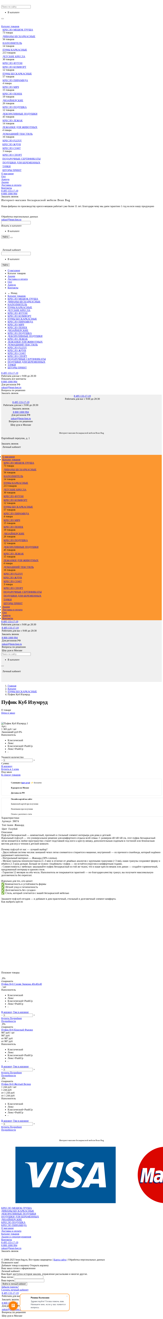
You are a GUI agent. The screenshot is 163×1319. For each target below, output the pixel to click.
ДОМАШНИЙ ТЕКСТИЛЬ (18, 134)
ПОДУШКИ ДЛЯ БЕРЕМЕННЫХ (21, 162)
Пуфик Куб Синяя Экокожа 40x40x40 (21, 984)
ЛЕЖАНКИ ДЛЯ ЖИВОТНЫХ (19, 127)
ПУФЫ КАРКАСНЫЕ (15, 49)
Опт (3, 176)
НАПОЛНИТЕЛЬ (12, 43)
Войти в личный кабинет (14, 1284)
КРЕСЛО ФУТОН (12, 63)
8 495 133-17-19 (9, 190)
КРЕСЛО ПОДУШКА (15, 107)
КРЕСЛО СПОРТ (12, 155)
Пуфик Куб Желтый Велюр (16, 1084)
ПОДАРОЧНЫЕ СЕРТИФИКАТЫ (21, 158)
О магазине (7, 173)
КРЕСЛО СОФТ (12, 148)
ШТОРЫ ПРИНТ (11, 170)
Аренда (5, 179)
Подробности (8, 1021)
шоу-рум (25, 783)
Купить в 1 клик (10, 769)
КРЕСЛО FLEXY (12, 140)
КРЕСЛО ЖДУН (11, 144)
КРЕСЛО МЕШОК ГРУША (18, 29)
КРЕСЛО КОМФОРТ (14, 67)
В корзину (6, 766)
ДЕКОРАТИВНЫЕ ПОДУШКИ (20, 113)
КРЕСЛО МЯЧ (11, 87)
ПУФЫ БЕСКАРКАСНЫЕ (17, 73)
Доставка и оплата (11, 185)
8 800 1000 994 (9, 193)
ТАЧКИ (6, 166)
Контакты (6, 188)
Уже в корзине (21, 1012)
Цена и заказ (8, 713)
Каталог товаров (10, 26)
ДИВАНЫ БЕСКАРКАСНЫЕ (19, 36)
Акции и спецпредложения (16, 1236)
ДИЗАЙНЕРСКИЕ (13, 100)
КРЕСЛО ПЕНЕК (12, 93)
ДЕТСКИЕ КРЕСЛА (14, 56)
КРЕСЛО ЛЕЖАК (13, 120)
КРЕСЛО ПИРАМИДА (15, 80)
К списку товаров (11, 774)
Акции (5, 182)
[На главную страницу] (1, 428)
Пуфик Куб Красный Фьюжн (17, 1029)
